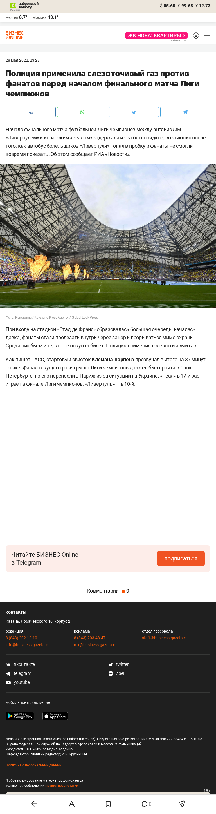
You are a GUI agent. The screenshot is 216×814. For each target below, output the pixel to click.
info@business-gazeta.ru (28, 644)
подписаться (181, 558)
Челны (12, 17)
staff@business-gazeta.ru (165, 638)
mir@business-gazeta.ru (95, 644)
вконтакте (24, 664)
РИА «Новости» (111, 154)
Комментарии (108, 591)
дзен (120, 673)
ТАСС (38, 359)
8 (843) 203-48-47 (89, 638)
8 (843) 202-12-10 (21, 638)
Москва (39, 17)
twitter (122, 664)
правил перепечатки (61, 786)
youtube (21, 682)
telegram (22, 673)
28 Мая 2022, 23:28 (23, 60)
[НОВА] (154, 35)
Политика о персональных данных (33, 765)
